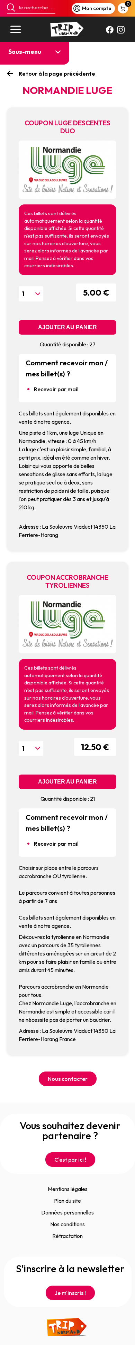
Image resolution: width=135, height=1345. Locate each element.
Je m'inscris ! (70, 1292)
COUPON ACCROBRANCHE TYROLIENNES (34, 87)
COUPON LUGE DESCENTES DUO (34, 65)
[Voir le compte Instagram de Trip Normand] (121, 29)
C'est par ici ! (70, 1159)
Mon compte (96, 8)
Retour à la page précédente (57, 73)
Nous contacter (68, 1078)
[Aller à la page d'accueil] (67, 29)
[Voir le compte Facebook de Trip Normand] (110, 29)
